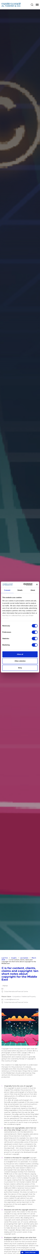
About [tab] (33, 590)
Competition (16, 996)
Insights (14, 958)
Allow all (20, 654)
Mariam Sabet (6, 996)
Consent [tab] (7, 590)
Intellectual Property (29, 996)
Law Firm (5, 958)
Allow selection (20, 661)
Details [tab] (20, 590)
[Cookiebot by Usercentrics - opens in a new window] (24, 584)
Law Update (24, 958)
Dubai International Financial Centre (16, 991)
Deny (20, 668)
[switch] (35, 632)
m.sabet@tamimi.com (11, 999)
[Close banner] (37, 584)
